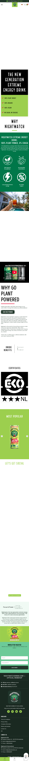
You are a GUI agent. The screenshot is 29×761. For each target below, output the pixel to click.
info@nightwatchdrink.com (11, 749)
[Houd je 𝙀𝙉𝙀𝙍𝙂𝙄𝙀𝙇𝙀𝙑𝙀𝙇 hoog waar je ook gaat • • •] (14, 538)
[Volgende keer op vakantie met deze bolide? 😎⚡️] (14, 585)
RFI (2, 731)
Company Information (6, 724)
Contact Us (3, 728)
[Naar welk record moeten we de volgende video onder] (14, 475)
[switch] (26, 757)
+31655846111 (9, 751)
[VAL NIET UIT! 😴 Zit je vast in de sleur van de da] (14, 491)
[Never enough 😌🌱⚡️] (14, 569)
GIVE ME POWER (8, 312)
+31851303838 (9, 743)
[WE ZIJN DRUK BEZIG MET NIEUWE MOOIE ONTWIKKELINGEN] (14, 507)
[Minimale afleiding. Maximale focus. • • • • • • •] (14, 554)
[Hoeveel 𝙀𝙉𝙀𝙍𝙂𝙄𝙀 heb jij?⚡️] (14, 522)
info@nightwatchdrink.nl (10, 741)
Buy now (19, 1)
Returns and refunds (5, 726)
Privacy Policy (4, 721)
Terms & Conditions (5, 719)
